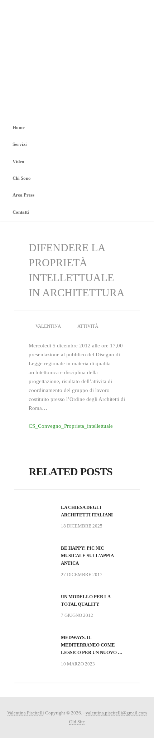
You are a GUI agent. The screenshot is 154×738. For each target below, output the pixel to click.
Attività (87, 326)
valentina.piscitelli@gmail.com (116, 712)
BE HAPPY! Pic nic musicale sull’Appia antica (87, 555)
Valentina (48, 326)
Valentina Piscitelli (25, 712)
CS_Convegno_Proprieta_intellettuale (71, 426)
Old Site (77, 721)
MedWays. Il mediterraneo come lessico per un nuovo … (91, 645)
